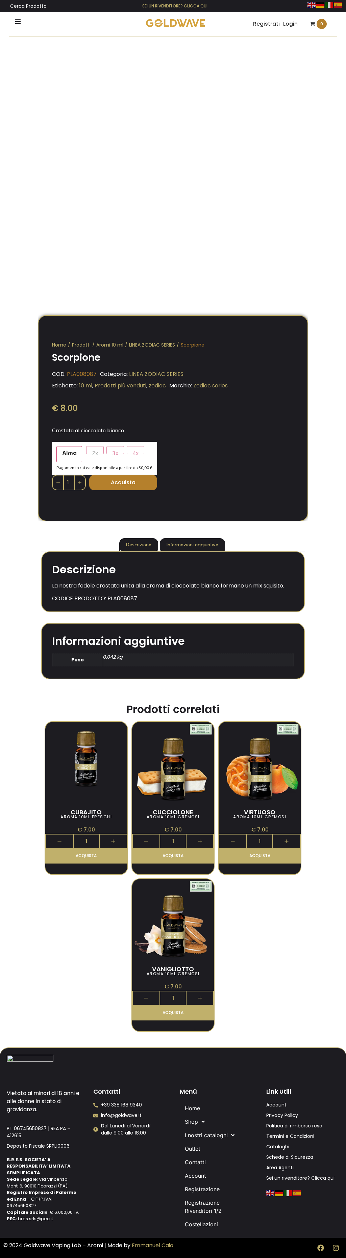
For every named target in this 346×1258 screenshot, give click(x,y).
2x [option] (95, 452)
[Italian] (329, 4)
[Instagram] (336, 1248)
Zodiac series (210, 385)
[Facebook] (320, 1248)
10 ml (85, 385)
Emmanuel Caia (152, 1245)
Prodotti (81, 344)
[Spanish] (338, 4)
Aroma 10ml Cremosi (173, 817)
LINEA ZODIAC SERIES (152, 344)
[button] (18, 21)
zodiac (157, 385)
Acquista (123, 482)
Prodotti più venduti (120, 385)
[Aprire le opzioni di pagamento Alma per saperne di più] (69, 454)
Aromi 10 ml (109, 344)
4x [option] (135, 452)
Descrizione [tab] (138, 545)
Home (59, 344)
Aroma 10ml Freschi (86, 817)
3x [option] (115, 452)
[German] (320, 4)
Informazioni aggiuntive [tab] (192, 545)
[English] (311, 4)
